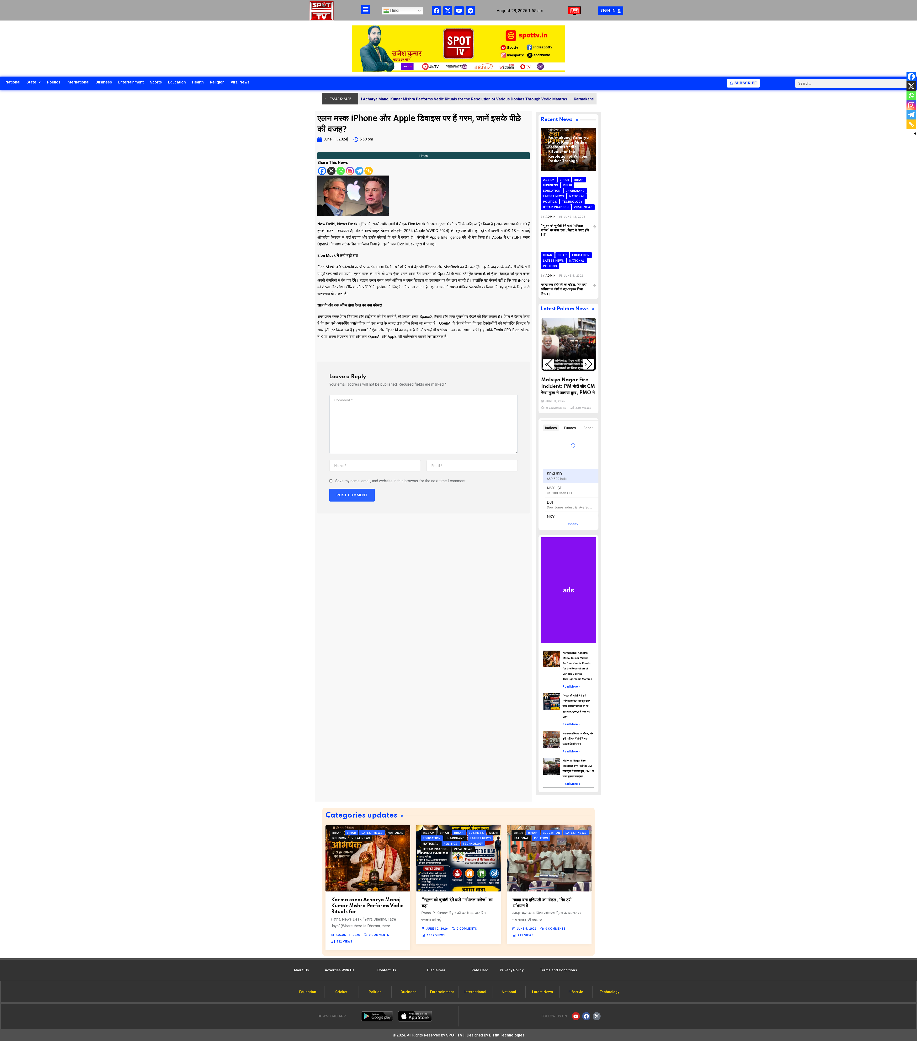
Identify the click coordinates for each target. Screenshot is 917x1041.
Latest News (562, 364)
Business (104, 82)
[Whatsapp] (340, 171)
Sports (156, 82)
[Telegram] (470, 10)
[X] (331, 171)
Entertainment (131, 82)
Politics (53, 82)
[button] (548, 364)
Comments (556, 407)
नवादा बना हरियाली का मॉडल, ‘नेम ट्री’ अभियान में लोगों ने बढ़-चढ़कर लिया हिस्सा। (564, 289)
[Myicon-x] (447, 10)
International (78, 82)
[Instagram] (350, 171)
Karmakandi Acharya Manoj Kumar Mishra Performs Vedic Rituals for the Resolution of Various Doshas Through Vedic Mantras (393, 99)
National (12, 82)
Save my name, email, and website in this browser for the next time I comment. (400, 481)
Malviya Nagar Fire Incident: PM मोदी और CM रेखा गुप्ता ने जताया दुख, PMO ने (568, 386)
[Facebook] (436, 10)
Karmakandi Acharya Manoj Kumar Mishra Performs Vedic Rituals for (367, 906)
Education (177, 82)
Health (198, 82)
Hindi (394, 10)
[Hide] (915, 133)
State (31, 82)
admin (550, 216)
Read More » (571, 686)
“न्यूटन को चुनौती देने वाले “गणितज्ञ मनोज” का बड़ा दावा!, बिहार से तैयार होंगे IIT (565, 230)
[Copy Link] (368, 171)
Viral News (240, 82)
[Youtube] (459, 10)
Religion (217, 82)
